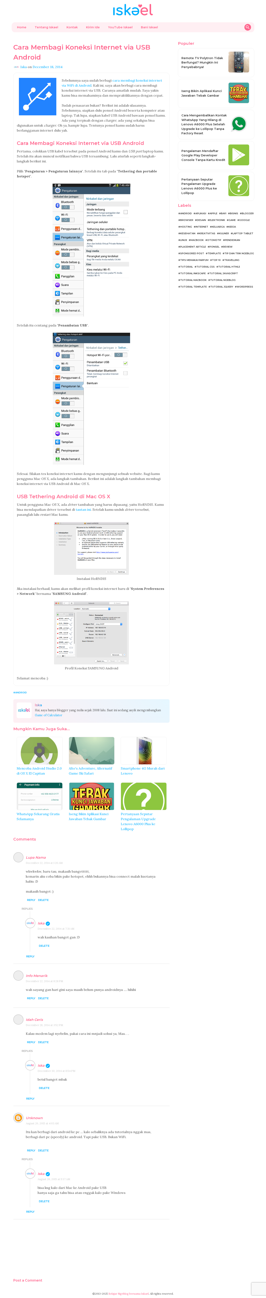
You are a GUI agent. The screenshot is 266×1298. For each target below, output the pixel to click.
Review (228, 246)
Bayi (223, 213)
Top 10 (216, 260)
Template (214, 253)
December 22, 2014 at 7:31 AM (56, 929)
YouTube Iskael (120, 27)
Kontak (72, 27)
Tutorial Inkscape (193, 273)
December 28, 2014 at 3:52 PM (44, 1025)
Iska (41, 923)
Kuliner (224, 233)
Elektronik (217, 220)
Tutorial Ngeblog (223, 280)
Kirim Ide (93, 27)
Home (21, 27)
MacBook (197, 240)
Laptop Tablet (243, 233)
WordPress (245, 286)
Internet (202, 226)
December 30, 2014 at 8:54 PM (56, 1071)
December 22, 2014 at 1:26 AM (44, 863)
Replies (27, 908)
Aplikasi (200, 213)
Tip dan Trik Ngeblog (239, 253)
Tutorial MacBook (193, 280)
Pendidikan (232, 240)
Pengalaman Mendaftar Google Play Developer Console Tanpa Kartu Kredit (203, 155)
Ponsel (214, 246)
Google (244, 220)
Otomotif (214, 240)
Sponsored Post (192, 253)
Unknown (34, 1118)
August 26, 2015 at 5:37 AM (54, 1179)
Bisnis (234, 213)
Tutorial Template (193, 286)
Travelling (231, 260)
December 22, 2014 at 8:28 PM (44, 981)
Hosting (186, 226)
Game (232, 220)
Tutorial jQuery (221, 286)
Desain (201, 220)
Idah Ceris (34, 1020)
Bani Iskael (149, 27)
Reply (31, 900)
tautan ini (83, 509)
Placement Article (193, 246)
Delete (43, 900)
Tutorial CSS (205, 266)
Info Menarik (36, 976)
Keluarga (218, 226)
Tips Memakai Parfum (194, 260)
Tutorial (186, 266)
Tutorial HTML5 (229, 266)
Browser (186, 220)
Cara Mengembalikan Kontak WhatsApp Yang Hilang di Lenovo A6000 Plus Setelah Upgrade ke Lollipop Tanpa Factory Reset (204, 124)
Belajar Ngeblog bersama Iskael (128, 1294)
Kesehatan (187, 233)
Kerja (232, 226)
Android (21, 692)
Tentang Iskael (46, 27)
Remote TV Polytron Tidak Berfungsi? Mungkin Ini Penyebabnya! (202, 62)
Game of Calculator (48, 715)
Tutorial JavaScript (223, 273)
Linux (183, 240)
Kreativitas (207, 233)
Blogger (248, 213)
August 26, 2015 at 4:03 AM (42, 1123)
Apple (213, 213)
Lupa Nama (36, 858)
